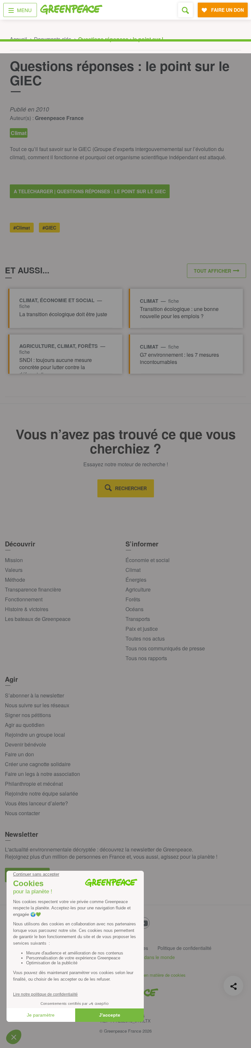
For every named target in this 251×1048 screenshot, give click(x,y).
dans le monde (159, 957)
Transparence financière (33, 589)
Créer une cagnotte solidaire (38, 764)
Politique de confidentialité (184, 948)
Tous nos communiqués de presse (165, 648)
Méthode (15, 579)
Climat (133, 570)
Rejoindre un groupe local (35, 734)
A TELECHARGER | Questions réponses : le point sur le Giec (90, 191)
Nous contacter (22, 813)
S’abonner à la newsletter (34, 695)
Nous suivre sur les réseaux (37, 705)
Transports (138, 619)
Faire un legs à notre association (42, 774)
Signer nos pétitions (28, 715)
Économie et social (148, 560)
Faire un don (19, 754)
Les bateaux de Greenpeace (38, 619)
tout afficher (212, 270)
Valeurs (14, 570)
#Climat (21, 227)
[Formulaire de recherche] (185, 10)
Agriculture (138, 589)
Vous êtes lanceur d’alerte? (36, 803)
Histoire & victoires (26, 609)
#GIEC (49, 227)
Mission (14, 560)
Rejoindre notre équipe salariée (41, 793)
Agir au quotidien (24, 725)
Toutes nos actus (145, 638)
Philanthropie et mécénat (34, 783)
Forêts (133, 599)
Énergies (136, 579)
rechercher (131, 488)
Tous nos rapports (146, 658)
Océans (134, 609)
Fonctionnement (23, 599)
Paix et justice (142, 628)
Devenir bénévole (25, 744)
